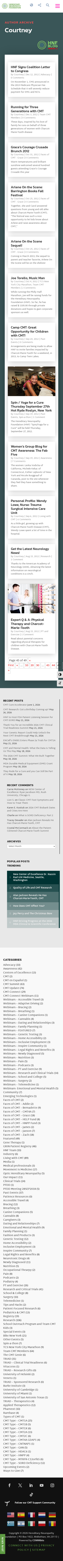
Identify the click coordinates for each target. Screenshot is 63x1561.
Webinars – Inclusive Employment (25, 1042)
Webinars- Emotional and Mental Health (29, 1088)
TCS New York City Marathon (30, 283)
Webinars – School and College (23, 1077)
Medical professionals (17, 1166)
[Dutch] (42, 1515)
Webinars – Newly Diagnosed (22, 1053)
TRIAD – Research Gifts (18, 1370)
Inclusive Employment (17, 1247)
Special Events (12, 1332)
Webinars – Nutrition (16, 1057)
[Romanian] (52, 1524)
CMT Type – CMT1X (15, 1428)
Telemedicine (11, 1301)
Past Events (10, 1193)
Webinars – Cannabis (16, 1019)
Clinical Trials (11, 1181)
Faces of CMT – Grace (16, 1115)
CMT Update (11, 988)
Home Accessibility (15, 1243)
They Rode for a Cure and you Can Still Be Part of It (28, 773)
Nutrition (9, 1266)
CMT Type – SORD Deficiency (21, 1463)
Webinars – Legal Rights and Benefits (27, 1050)
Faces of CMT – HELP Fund (19, 1119)
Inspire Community (15, 1251)
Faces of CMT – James (16, 1127)
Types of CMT (11, 1417)
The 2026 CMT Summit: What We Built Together (28, 756)
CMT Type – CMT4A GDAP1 (20, 1440)
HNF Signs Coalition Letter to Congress (30, 69)
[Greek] (11, 1524)
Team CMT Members (16, 1351)
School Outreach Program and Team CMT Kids (29, 1326)
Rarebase (9, 1413)
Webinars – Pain (13, 1061)
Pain (6, 1274)
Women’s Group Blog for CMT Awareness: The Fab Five (29, 450)
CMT (6, 976)
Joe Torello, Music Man (28, 278)
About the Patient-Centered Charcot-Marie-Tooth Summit (29, 829)
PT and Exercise (13, 1285)
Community (11, 1092)
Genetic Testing (13, 1239)
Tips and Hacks (12, 1305)
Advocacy (45, 75)
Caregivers (10, 1220)
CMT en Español (13, 980)
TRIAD (7, 1359)
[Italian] (31, 1524)
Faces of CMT (11, 1100)
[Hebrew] (21, 1524)
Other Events (11, 1339)
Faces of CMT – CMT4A (17, 1111)
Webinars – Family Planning (21, 1027)
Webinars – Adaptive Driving (21, 1003)
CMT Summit (11, 984)
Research (46, 556)
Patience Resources (16, 1196)
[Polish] (42, 1524)
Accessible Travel (14, 1200)
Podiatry (8, 1281)
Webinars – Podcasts (16, 1065)
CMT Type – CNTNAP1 (17, 1444)
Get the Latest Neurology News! (30, 550)
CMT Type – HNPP (14, 1455)
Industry (8, 1154)
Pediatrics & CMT (14, 1312)
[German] (52, 1515)
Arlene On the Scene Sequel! (26, 243)
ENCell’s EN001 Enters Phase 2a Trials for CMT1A (29, 741)
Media (7, 1162)
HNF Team (9, 1150)
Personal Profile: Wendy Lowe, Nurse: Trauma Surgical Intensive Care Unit (29, 506)
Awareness (46, 458)
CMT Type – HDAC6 (15, 1451)
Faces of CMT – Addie (16, 1104)
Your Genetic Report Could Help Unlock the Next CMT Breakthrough (26, 734)
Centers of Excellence (17, 972)
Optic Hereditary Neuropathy (22, 1173)
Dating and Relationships (19, 1223)
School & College (14, 1293)
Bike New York (12, 1335)
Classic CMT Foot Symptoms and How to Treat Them (30, 801)
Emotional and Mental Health (22, 1227)
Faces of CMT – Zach (16, 1135)
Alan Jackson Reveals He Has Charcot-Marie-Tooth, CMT (30, 821)
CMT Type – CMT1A (15, 1420)
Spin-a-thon (25, 417)
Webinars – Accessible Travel (21, 999)
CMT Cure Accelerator (15, 705)
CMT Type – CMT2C (15, 1436)
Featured (9, 1138)
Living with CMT (13, 1158)
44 (53, 665)
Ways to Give (11, 1471)
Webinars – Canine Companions (23, 1015)
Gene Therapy (12, 1142)
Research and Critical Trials (20, 1289)
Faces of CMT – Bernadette (20, 1108)
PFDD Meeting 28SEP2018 (19, 1189)
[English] (11, 1515)
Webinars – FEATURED (17, 1030)
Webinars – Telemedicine (19, 1084)
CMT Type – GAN (13, 1447)
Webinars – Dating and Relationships (27, 1023)
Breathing (9, 1208)
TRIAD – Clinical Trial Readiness (23, 1362)
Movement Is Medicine (17, 1169)
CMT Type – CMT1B (15, 1424)
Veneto (8, 1378)
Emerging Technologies (18, 1096)
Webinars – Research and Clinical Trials (28, 1073)
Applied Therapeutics (17, 1405)
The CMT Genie (12, 1355)
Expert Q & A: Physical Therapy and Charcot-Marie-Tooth (27, 623)
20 (32, 665)
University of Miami (15, 1393)
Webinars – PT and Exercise (20, 1069)
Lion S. (10, 800)
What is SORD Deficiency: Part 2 (36, 816)
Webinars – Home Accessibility (23, 1038)
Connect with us (23, 1545)
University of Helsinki (17, 1374)
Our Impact (10, 1177)
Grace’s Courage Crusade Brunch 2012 (29, 149)
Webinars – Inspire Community (23, 1046)
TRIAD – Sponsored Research (21, 1382)
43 (47, 665)
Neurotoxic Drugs (14, 1258)
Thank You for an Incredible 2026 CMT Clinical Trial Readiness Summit (27, 726)
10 (26, 665)
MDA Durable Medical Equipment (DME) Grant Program (28, 765)
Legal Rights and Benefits (19, 1254)
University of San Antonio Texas (23, 1397)
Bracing (8, 1204)
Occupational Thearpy (17, 1270)
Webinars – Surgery (15, 1081)
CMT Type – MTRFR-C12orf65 (21, 1459)
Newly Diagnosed (14, 1262)
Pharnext (9, 1409)
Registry (8, 1316)
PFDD (6, 1185)
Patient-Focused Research (20, 1308)
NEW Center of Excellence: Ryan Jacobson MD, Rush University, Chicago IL (26, 792)
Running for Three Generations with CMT (27, 109)
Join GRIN (2, 1544)
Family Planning (13, 1231)
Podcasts (9, 1277)
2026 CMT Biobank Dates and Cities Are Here (31, 809)
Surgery (8, 1297)
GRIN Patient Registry (17, 1146)
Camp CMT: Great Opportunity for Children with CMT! (29, 331)
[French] (31, 1515)
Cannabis (9, 1216)
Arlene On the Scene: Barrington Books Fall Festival (27, 191)
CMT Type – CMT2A (15, 1432)
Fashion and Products (17, 1235)
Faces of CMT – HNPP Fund (20, 1123)
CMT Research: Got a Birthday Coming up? (26, 710)
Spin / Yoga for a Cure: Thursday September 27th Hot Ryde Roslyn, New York (31, 406)
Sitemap (38, 1550)
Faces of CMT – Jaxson (17, 1131)
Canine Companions (16, 1212)
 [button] (57, 5)
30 (37, 665)
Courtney (19, 75)
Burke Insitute (12, 1386)
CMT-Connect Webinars (18, 996)
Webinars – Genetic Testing (20, 1034)
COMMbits (38, 1540)
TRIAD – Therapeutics (17, 1401)
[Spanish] (21, 1515)
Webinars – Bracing (15, 1007)
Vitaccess (9, 1366)
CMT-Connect (12, 992)
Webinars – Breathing (17, 1011)
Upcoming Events (14, 1467)
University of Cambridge (19, 1390)
